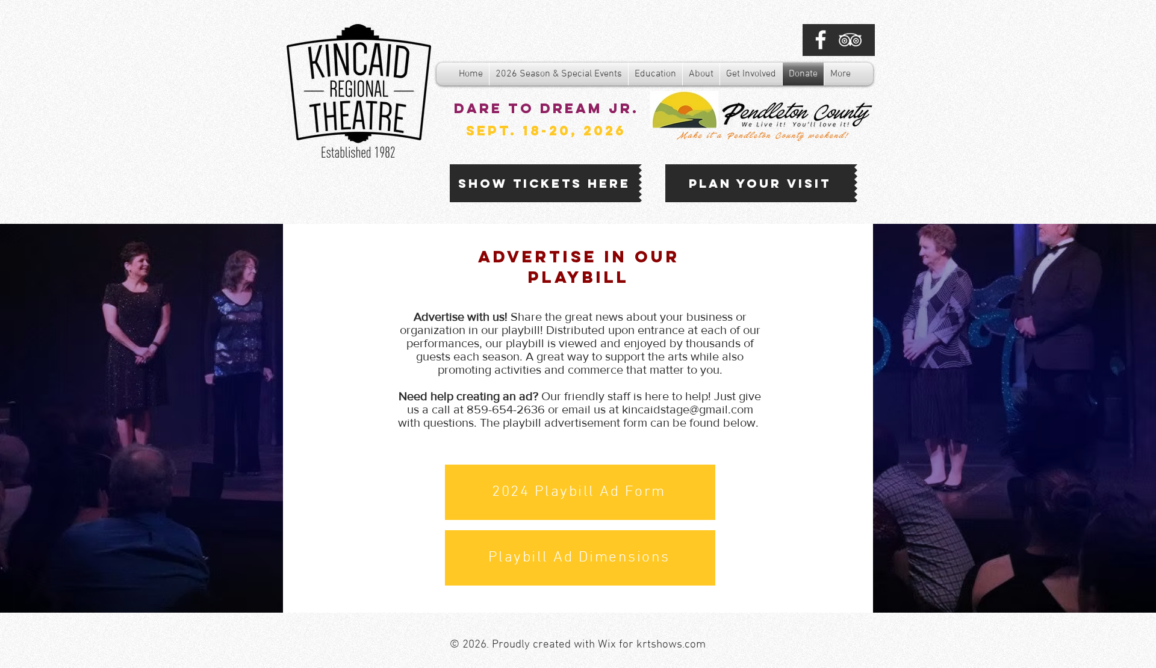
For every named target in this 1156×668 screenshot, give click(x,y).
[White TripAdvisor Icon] (850, 39)
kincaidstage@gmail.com (687, 409)
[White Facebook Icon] (820, 39)
